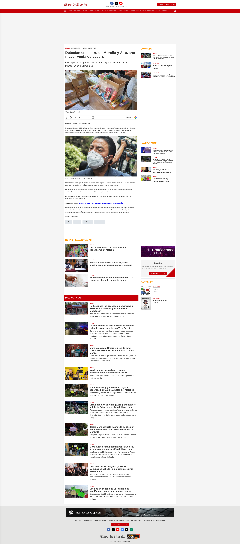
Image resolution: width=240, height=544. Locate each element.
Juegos (164, 11)
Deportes (150, 11)
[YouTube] (121, 3)
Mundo (90, 11)
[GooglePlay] (131, 529)
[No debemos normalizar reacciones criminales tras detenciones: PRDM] (76, 374)
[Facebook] (112, 3)
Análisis (105, 11)
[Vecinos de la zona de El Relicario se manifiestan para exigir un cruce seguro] (76, 494)
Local (71, 11)
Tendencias (135, 11)
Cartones (112, 11)
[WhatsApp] (75, 117)
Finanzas (97, 11)
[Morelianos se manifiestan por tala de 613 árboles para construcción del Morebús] (76, 452)
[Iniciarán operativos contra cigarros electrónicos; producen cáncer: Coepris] (76, 265)
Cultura (126, 11)
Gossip (119, 11)
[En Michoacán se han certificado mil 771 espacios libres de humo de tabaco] (76, 280)
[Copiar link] (88, 117)
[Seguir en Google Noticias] (135, 117)
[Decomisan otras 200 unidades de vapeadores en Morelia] (76, 250)
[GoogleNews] (122, 529)
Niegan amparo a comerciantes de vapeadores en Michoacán (101, 203)
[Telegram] (79, 117)
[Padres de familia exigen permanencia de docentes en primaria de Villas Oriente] (146, 178)
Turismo (143, 11)
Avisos (158, 11)
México (84, 11)
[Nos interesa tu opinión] (120, 512)
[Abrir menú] (65, 11)
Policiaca (77, 11)
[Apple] (126, 529)
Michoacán (87, 222)
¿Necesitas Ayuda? (120, 525)
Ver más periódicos (167, 4)
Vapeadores (100, 222)
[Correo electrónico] (84, 117)
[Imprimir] (93, 117)
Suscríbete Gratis (157, 273)
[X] (116, 3)
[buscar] (175, 11)
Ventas (77, 222)
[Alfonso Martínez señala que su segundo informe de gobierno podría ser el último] (146, 150)
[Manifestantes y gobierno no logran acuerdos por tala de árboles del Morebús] (76, 391)
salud (68, 222)
